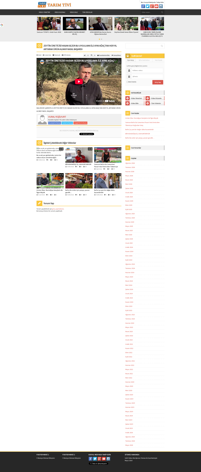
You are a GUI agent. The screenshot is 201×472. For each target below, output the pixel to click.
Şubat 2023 (129, 336)
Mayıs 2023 (129, 327)
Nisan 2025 (129, 230)
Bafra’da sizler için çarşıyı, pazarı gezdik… (77, 191)
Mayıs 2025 (129, 226)
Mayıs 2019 (129, 411)
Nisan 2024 (129, 281)
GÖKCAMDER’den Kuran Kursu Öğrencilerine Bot (100, 33)
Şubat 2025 (129, 239)
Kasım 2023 (129, 302)
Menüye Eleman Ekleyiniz (46, 458)
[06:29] (107, 155)
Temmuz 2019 (130, 403)
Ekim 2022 (128, 352)
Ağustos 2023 (130, 315)
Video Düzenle (60, 12)
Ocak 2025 (129, 243)
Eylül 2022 (128, 357)
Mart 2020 (128, 390)
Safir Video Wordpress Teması (135, 458)
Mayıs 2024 (129, 277)
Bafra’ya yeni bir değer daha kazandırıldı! (104, 191)
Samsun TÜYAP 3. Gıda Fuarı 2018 (49, 32)
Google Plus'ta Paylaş (80, 123)
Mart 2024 (128, 285)
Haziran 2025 (129, 222)
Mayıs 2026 (129, 176)
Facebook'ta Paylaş (54, 123)
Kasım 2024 (129, 251)
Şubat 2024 (129, 289)
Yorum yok (57, 55)
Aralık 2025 (129, 197)
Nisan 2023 (129, 331)
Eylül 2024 (128, 260)
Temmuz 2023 (130, 319)
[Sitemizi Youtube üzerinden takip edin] (156, 6)
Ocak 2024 (129, 293)
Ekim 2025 (128, 205)
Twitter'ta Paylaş (67, 123)
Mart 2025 (128, 235)
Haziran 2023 (129, 323)
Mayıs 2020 (129, 386)
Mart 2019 (128, 420)
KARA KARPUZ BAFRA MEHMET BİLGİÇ (74, 33)
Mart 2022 (128, 378)
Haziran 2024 (129, 272)
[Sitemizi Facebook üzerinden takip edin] (143, 6)
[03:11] (79, 181)
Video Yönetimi (44, 12)
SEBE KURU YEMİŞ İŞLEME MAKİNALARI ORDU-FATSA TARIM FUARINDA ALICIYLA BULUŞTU (152, 34)
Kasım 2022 (129, 348)
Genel (39, 55)
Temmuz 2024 (130, 268)
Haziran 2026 (129, 171)
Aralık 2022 (129, 344)
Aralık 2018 (129, 433)
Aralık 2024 (129, 247)
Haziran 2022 (129, 365)
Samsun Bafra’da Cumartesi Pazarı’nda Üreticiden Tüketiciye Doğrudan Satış (106, 165)
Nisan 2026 (129, 180)
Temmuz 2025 (130, 218)
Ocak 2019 (129, 428)
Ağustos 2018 (130, 437)
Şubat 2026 (129, 188)
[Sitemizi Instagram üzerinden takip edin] (161, 6)
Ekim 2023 (128, 306)
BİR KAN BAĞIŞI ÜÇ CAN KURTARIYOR (78, 164)
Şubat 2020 (129, 395)
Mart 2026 (128, 184)
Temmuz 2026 (130, 167)
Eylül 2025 (128, 209)
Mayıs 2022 (129, 369)
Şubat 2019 (129, 424)
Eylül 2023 (128, 310)
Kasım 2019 (129, 399)
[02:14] (107, 181)
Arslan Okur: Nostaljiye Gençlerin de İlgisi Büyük (50, 191)
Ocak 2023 (129, 340)
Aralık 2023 (129, 298)
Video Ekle (74, 12)
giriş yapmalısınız (58, 209)
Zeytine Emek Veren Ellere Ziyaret (126, 32)
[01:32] (50, 181)
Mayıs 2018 (129, 445)
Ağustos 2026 (130, 163)
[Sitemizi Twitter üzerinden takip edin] (147, 6)
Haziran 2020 (129, 382)
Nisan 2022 (129, 374)
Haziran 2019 (129, 407)
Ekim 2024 (128, 256)
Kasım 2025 (129, 201)
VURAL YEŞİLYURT (57, 116)
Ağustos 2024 (130, 264)
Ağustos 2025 (130, 214)
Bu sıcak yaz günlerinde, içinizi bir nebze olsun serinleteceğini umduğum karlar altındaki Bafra (49, 156)
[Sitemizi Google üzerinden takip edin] (152, 6)
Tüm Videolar (87, 12)
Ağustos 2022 (130, 361)
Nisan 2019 (129, 416)
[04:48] (79, 155)
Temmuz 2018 (130, 441)
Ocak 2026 (129, 192)
